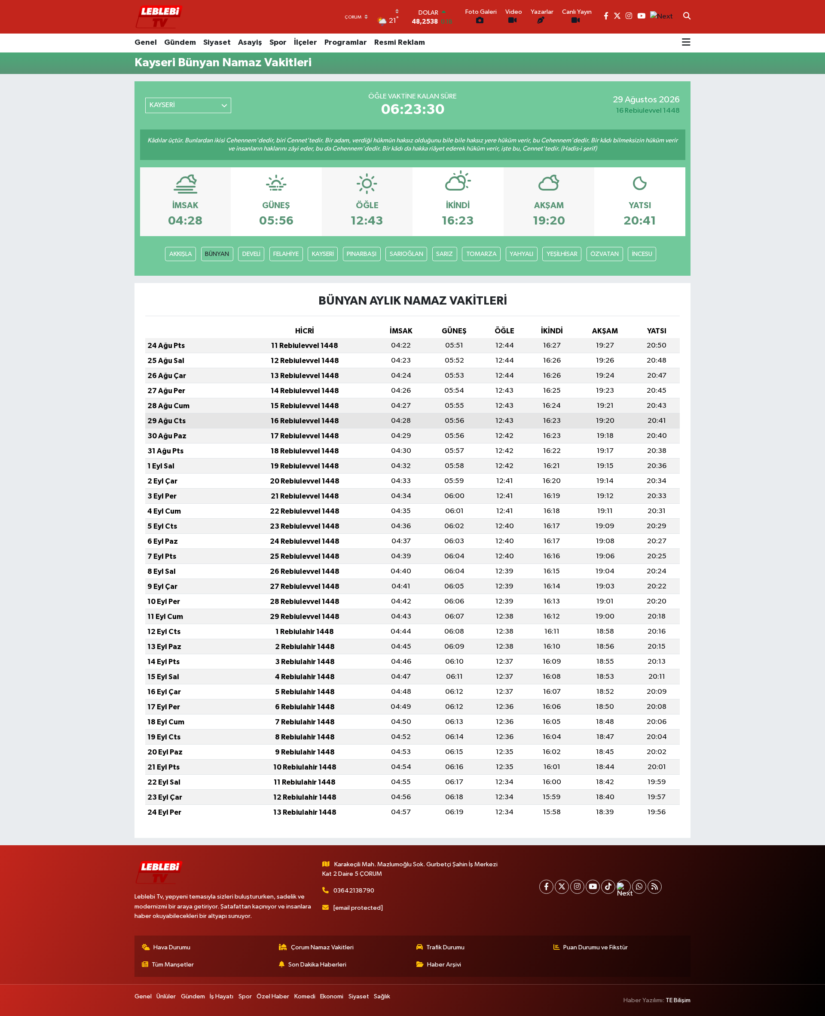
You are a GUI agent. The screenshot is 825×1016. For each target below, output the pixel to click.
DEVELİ (251, 254)
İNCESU (642, 254)
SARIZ (444, 254)
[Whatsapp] (639, 887)
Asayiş (250, 42)
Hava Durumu (171, 947)
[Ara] (687, 16)
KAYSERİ (323, 254)
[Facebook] (546, 887)
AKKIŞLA (180, 254)
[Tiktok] (608, 887)
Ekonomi (331, 996)
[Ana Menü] (686, 43)
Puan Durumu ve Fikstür (595, 947)
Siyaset (217, 42)
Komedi (304, 996)
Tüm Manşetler (173, 964)
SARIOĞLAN (406, 254)
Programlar (345, 42)
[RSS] (655, 887)
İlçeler (305, 42)
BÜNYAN (217, 254)
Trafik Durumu (445, 947)
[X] (562, 887)
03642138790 (353, 890)
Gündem (180, 42)
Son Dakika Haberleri (317, 964)
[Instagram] (577, 887)
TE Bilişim (678, 1000)
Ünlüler (166, 996)
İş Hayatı (221, 996)
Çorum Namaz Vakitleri (322, 947)
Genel (145, 42)
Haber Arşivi (444, 964)
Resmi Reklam (399, 42)
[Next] (624, 887)
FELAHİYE (286, 254)
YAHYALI (521, 254)
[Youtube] (593, 887)
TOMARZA (481, 254)
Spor (278, 42)
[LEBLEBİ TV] (158, 16)
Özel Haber (273, 996)
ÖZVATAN (604, 254)
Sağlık (382, 996)
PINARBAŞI (361, 254)
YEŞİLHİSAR (562, 254)
